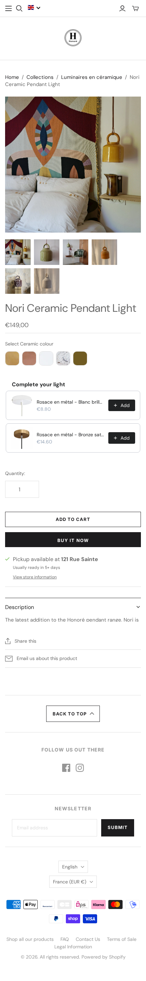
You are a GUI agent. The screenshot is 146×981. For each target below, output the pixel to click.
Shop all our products (30, 939)
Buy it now (72, 540)
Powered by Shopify (103, 957)
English (69, 867)
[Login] (122, 8)
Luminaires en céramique (91, 77)
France (69, 882)
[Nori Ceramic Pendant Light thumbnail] (18, 252)
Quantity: (15, 473)
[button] (34, 7)
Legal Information (73, 947)
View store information (35, 577)
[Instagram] (80, 768)
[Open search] (19, 8)
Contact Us (88, 939)
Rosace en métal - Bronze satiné (70, 435)
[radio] (12, 358)
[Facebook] (66, 768)
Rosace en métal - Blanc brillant (70, 402)
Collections (40, 77)
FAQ (64, 939)
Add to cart (73, 519)
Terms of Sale (121, 939)
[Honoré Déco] (73, 37)
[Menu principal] (8, 8)
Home (12, 77)
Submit (118, 827)
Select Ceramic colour (29, 344)
